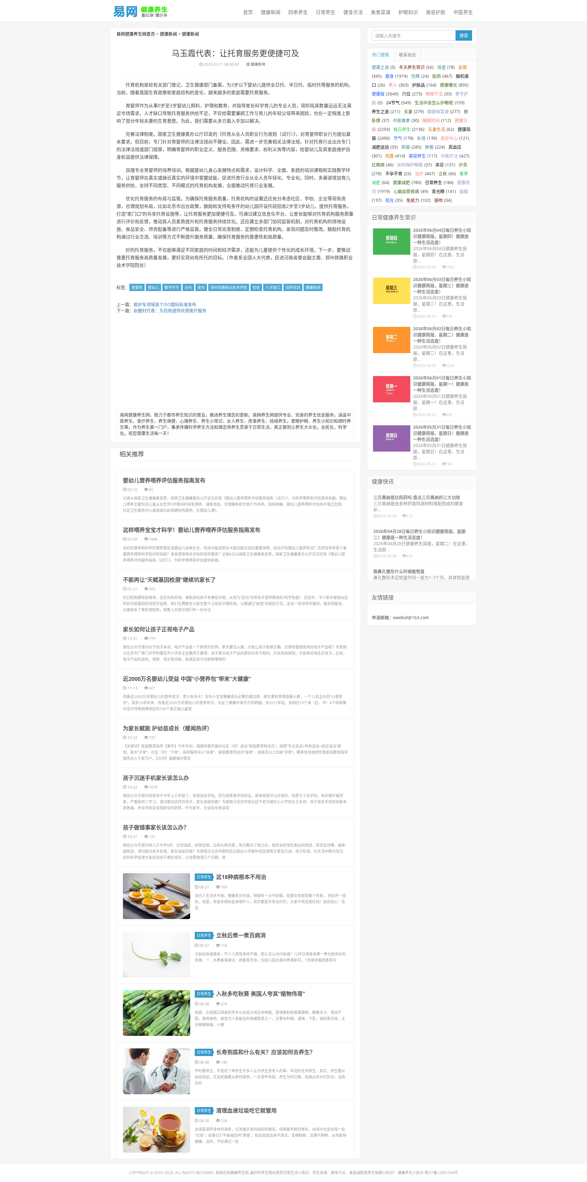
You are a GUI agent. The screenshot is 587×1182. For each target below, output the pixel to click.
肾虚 (441, 67)
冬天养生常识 (412, 67)
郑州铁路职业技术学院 (228, 287)
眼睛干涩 (434, 94)
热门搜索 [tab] (380, 54)
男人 (393, 85)
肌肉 (436, 76)
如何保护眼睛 (410, 165)
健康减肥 (401, 182)
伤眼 (415, 76)
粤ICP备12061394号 (441, 1172)
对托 (188, 287)
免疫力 (412, 200)
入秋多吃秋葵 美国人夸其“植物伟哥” (260, 993)
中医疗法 (449, 156)
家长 (201, 287)
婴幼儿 (153, 287)
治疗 (419, 173)
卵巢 (405, 147)
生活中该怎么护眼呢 (434, 102)
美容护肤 (435, 12)
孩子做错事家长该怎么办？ (156, 827)
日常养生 (325, 12)
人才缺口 (272, 287)
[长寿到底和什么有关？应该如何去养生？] (156, 1071)
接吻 (438, 200)
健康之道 (380, 67)
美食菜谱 (380, 12)
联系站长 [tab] (407, 54)
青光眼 (438, 191)
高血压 (455, 147)
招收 (256, 287)
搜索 (464, 35)
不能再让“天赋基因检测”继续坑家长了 (169, 579)
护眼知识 (408, 12)
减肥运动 (380, 147)
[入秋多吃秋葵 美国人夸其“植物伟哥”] (156, 1013)
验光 (389, 200)
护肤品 (418, 85)
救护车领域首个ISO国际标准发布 (165, 304)
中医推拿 (401, 120)
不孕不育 (393, 173)
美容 (439, 165)
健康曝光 (448, 85)
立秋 (442, 173)
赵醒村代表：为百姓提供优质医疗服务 (170, 310)
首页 (248, 12)
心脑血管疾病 (406, 191)
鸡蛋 (389, 156)
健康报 (378, 94)
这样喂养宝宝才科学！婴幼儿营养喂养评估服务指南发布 (191, 530)
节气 (397, 138)
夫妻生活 (436, 129)
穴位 (406, 94)
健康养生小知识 (410, 1172)
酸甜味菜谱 (438, 111)
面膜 (464, 191)
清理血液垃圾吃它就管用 (246, 1110)
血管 (462, 67)
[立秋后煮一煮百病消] (156, 954)
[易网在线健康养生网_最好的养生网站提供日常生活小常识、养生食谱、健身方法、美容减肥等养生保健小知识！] (140, 10)
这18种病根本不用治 (241, 877)
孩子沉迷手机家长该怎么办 (156, 777)
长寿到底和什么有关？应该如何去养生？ (265, 1052)
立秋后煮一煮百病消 (241, 935)
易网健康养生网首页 (135, 34)
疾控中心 (449, 138)
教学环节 (171, 287)
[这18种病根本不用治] (156, 896)
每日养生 (402, 129)
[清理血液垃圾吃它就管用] (156, 1130)
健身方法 (353, 12)
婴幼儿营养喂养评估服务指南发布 (164, 480)
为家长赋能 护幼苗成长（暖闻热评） (167, 728)
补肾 (421, 138)
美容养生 (417, 156)
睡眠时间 (431, 120)
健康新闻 (270, 12)
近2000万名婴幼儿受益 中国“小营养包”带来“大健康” (187, 678)
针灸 (463, 165)
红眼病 (378, 165)
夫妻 (408, 111)
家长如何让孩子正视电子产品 (158, 629)
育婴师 (136, 287)
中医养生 (463, 12)
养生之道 (380, 111)
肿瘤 (429, 147)
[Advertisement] (235, 362)
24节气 (393, 102)
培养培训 (293, 287)
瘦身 (389, 76)
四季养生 (298, 12)
